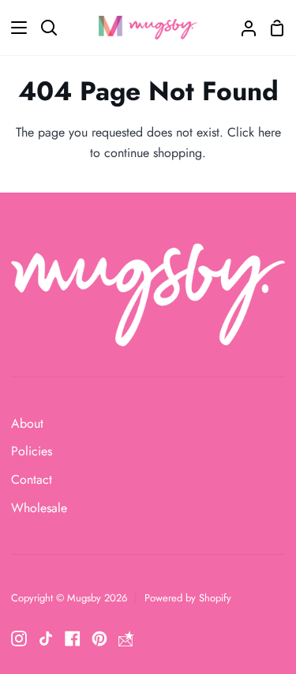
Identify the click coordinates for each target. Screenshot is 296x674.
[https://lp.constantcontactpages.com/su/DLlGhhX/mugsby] (126, 638)
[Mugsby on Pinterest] (99, 638)
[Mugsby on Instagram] (19, 638)
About (27, 423)
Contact (31, 479)
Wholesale (39, 508)
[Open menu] (14, 27)
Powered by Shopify (187, 597)
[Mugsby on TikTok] (46, 638)
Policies (31, 451)
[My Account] (242, 27)
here (269, 132)
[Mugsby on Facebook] (73, 638)
